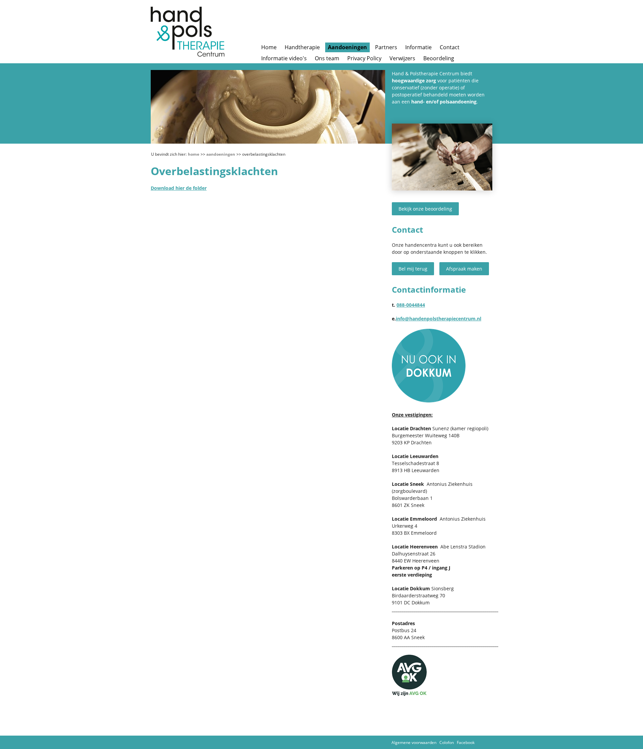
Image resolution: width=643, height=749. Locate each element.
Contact (449, 47)
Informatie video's (284, 58)
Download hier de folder (179, 188)
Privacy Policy (364, 58)
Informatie (418, 47)
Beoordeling (438, 58)
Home (269, 47)
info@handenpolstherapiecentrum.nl (438, 318)
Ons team (327, 58)
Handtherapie (302, 47)
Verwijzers (402, 58)
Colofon (446, 742)
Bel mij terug (413, 269)
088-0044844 (411, 305)
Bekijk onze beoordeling (425, 209)
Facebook (466, 742)
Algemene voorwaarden (413, 742)
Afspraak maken (464, 269)
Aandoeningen (347, 47)
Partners (386, 47)
